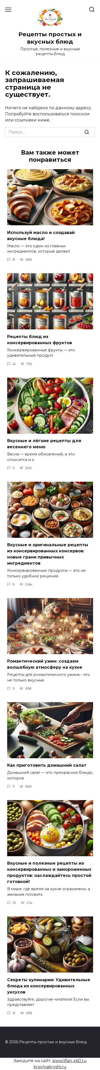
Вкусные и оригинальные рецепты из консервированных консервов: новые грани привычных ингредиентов (47, 554)
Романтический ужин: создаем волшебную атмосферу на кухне (44, 664)
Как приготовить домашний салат (46, 765)
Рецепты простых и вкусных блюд (50, 38)
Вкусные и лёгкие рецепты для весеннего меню (44, 443)
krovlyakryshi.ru (50, 1066)
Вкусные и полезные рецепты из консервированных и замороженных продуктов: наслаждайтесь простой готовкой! (49, 872)
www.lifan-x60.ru (69, 1060)
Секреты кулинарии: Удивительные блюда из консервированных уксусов (48, 985)
